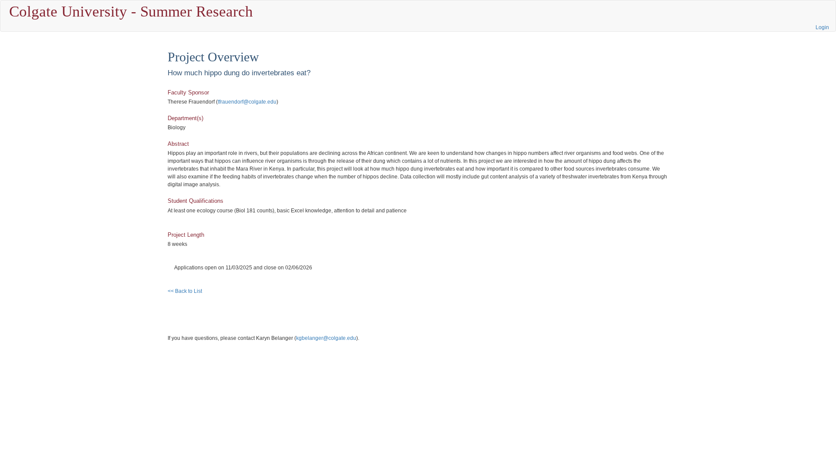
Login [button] (822, 27)
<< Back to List (185, 291)
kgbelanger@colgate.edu (326, 338)
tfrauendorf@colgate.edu (247, 102)
